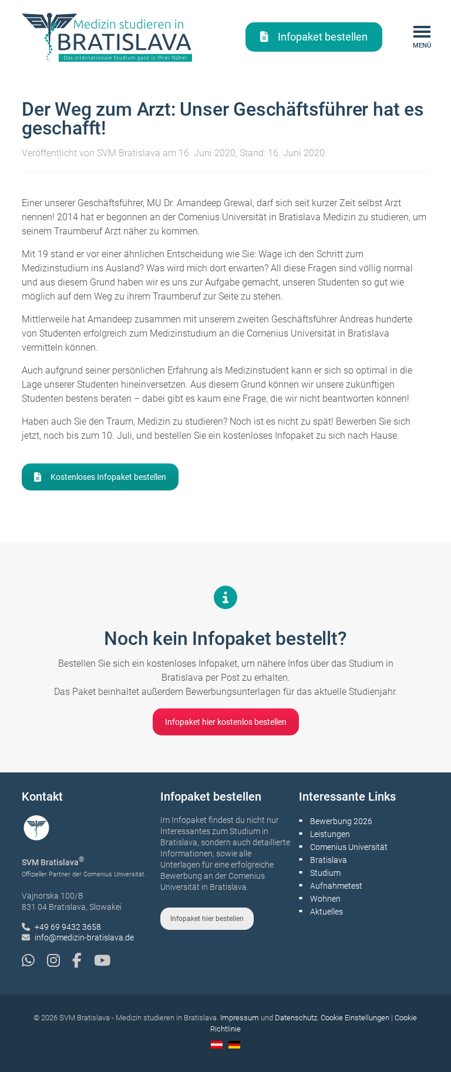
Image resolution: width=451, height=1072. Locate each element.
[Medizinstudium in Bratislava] (107, 36)
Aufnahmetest (336, 885)
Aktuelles (326, 911)
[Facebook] (83, 960)
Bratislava (328, 860)
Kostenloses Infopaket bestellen (108, 477)
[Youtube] (102, 960)
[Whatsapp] (34, 960)
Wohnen (325, 898)
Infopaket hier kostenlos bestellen (226, 722)
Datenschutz (296, 1017)
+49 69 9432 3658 (68, 927)
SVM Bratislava (128, 153)
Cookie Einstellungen (355, 1017)
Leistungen (330, 834)
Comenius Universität (349, 847)
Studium (325, 873)
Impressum (239, 1017)
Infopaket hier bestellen (207, 919)
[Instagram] (59, 960)
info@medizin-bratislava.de (84, 937)
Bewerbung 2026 (341, 821)
